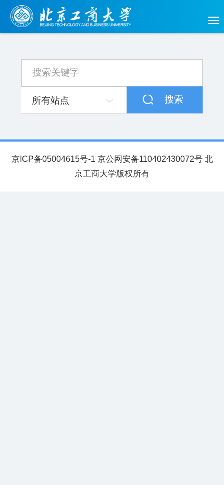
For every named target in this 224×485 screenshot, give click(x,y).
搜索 (174, 99)
